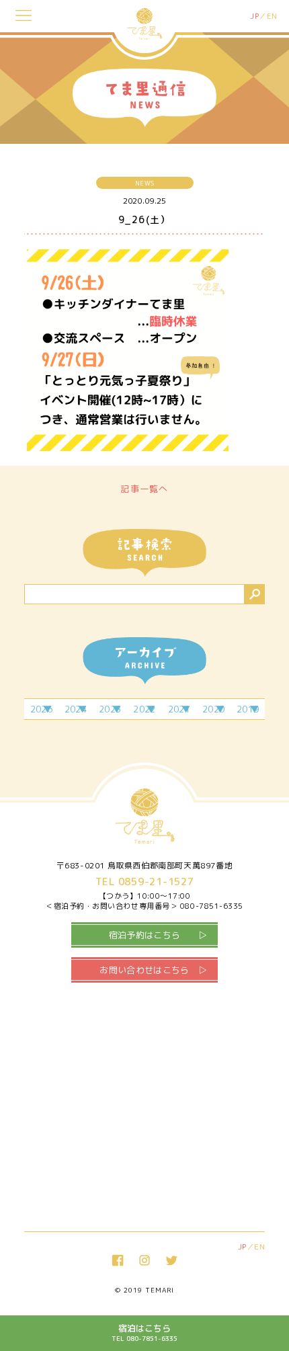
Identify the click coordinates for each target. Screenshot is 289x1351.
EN (272, 16)
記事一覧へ (144, 489)
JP (254, 16)
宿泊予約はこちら (145, 935)
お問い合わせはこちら (144, 970)
